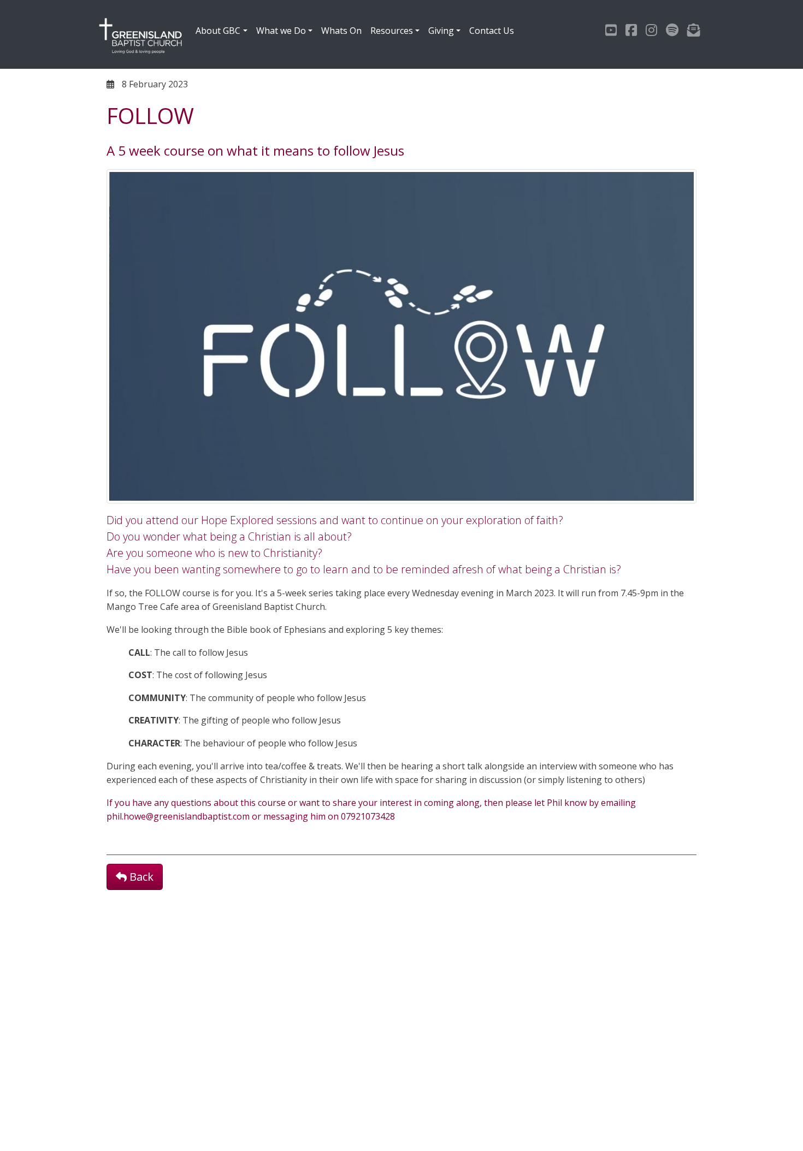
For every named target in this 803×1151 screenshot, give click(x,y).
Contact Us (491, 31)
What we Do (281, 31)
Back (140, 876)
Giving (441, 31)
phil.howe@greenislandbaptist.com (178, 816)
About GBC (218, 31)
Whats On (341, 31)
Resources (391, 31)
